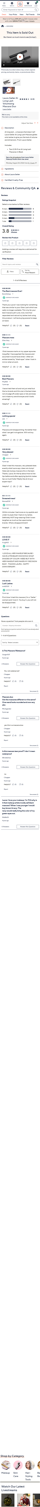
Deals (4, 14)
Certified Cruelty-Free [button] (14, 180)
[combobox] (18, 10)
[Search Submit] (36, 10)
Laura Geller (7, 109)
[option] (20, 20)
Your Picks (13, 14)
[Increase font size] (35, 123)
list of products (15, 157)
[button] (4, 4)
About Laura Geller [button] (12, 174)
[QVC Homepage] (2, 26)
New (21, 14)
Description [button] (9, 128)
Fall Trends (30, 14)
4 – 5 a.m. (31, 163)
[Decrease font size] (38, 123)
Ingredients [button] (9, 169)
